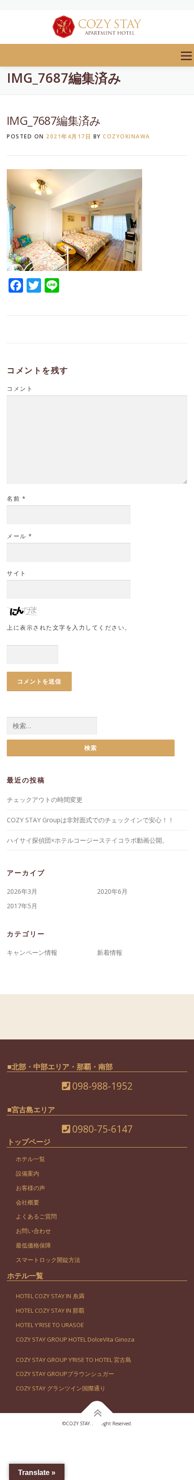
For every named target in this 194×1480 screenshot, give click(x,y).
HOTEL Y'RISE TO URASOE (50, 1325)
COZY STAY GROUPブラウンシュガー (65, 1374)
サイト (17, 573)
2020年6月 (112, 891)
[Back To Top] (97, 1413)
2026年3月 (22, 891)
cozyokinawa (126, 136)
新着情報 (109, 952)
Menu (186, 56)
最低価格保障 (33, 1245)
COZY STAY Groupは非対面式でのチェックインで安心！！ (90, 820)
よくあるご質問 (36, 1216)
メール (19, 536)
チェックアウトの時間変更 (45, 799)
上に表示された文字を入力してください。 (69, 627)
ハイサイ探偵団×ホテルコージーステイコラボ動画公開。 (87, 840)
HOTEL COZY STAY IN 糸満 (50, 1296)
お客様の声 (30, 1188)
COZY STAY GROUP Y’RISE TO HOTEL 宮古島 (73, 1360)
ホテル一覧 (30, 1159)
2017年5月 (22, 905)
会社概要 (27, 1202)
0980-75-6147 (101, 1129)
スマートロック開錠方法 (48, 1260)
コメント (20, 388)
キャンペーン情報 (32, 952)
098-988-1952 (101, 1086)
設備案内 (27, 1173)
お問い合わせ (33, 1231)
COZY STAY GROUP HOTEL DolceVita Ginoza (75, 1339)
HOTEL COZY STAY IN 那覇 (50, 1310)
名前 (16, 498)
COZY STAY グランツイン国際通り (61, 1388)
